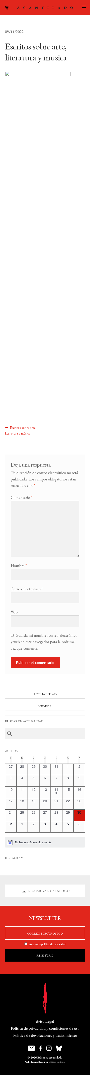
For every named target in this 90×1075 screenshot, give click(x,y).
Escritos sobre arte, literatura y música (21, 430)
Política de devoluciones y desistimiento (45, 1035)
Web (14, 612)
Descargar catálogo (49, 891)
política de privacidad (53, 944)
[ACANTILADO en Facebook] (40, 1048)
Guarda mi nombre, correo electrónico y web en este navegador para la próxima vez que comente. (44, 642)
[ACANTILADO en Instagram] (49, 1048)
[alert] (45, 842)
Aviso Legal (45, 1021)
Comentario (22, 497)
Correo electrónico (27, 588)
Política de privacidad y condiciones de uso (45, 1028)
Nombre (19, 565)
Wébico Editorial (57, 1062)
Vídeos (45, 706)
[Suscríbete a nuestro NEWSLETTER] (31, 1048)
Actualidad (45, 694)
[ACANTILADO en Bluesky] (59, 1048)
